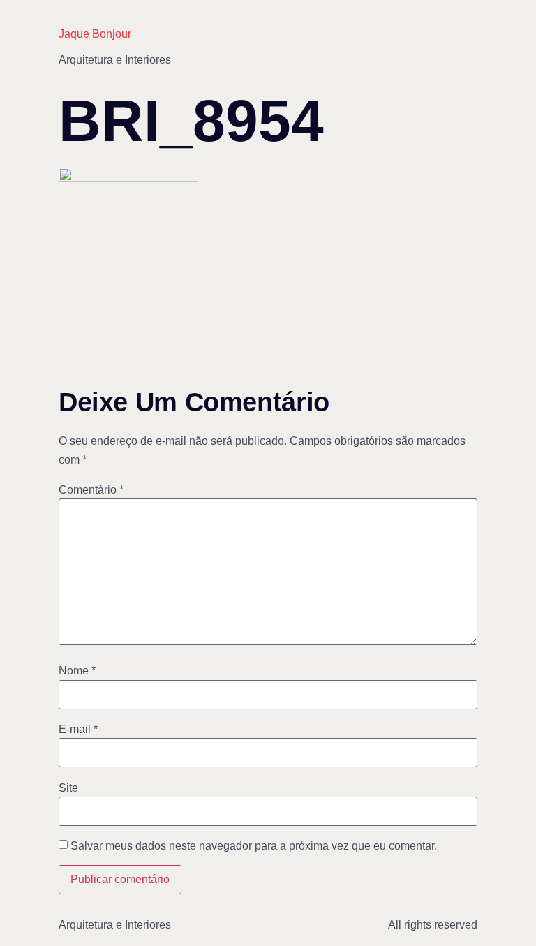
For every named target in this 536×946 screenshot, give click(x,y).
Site (68, 788)
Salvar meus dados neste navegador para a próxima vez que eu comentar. (253, 846)
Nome (77, 671)
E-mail (78, 729)
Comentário (91, 490)
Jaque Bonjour (95, 34)
